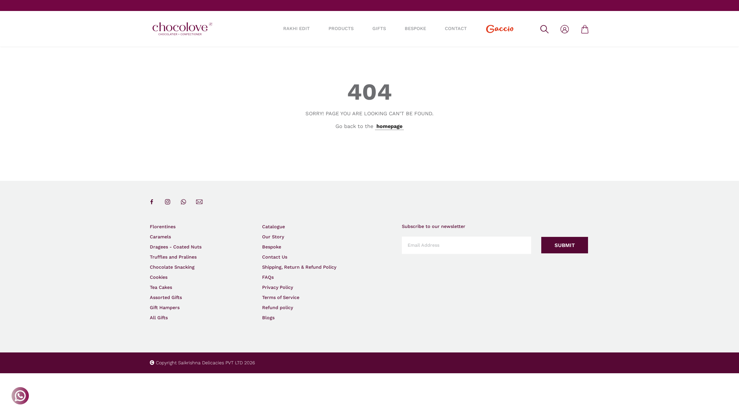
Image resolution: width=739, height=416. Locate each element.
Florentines (163, 226)
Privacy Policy (277, 287)
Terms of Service (280, 297)
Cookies (158, 277)
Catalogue (273, 226)
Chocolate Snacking (172, 267)
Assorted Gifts (166, 297)
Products (341, 28)
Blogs (268, 317)
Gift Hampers (165, 307)
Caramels (160, 236)
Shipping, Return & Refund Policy (299, 267)
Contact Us (274, 257)
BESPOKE (415, 28)
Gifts (379, 28)
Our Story (273, 236)
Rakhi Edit (296, 28)
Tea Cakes (161, 287)
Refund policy (277, 307)
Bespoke (271, 247)
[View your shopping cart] (585, 29)
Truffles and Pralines (173, 257)
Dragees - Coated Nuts (175, 247)
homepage (389, 126)
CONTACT (456, 28)
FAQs (268, 277)
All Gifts (159, 317)
